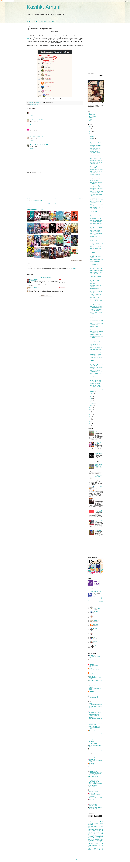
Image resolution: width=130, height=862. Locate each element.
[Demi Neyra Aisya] (59, 232)
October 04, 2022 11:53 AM (38, 136)
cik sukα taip (92, 793)
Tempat (89, 848)
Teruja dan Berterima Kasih (95, 349)
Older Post (80, 198)
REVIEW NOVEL (92, 114)
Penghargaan (35, 104)
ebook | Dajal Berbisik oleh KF (96, 268)
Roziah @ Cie (96, 620)
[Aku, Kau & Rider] (67, 257)
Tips (102, 848)
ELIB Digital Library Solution (95, 218)
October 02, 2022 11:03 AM (39, 111)
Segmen (101, 847)
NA (31, 119)
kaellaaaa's (91, 717)
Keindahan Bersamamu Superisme (95, 704)
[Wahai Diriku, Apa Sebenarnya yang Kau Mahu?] (59, 221)
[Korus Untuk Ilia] (74, 220)
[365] (45, 220)
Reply (31, 115)
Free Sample (96, 824)
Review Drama (94, 843)
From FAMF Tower (93, 785)
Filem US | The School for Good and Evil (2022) (96, 211)
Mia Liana (91, 711)
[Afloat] (37, 245)
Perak (89, 840)
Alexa (93, 821)
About (36, 21)
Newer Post (29, 198)
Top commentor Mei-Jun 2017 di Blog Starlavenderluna (99, 510)
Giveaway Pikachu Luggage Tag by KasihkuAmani (98, 465)
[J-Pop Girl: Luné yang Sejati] (37, 233)
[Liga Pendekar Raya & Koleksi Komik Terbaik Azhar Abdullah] (30, 257)
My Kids (95, 836)
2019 (90, 411)
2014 (90, 419)
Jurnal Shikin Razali (93, 776)
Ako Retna (95, 628)
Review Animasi (95, 841)
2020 (90, 409)
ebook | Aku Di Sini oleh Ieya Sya (96, 158)
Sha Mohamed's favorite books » (77, 260)
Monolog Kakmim (93, 673)
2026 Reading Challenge (95, 591)
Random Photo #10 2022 (95, 156)
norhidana (95, 633)
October (91, 138)
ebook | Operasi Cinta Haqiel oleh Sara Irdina (96, 292)
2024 (90, 129)
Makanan (90, 832)
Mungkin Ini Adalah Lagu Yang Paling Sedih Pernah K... (96, 376)
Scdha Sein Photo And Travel (95, 807)
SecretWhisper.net (93, 722)
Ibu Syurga (91, 741)
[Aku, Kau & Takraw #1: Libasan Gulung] (52, 221)
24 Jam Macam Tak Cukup (94, 674)
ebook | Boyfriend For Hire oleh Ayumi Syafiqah (96, 208)
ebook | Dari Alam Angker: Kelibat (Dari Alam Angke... (96, 386)
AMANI (90, 119)
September (92, 391)
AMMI (90, 703)
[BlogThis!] (48, 102)
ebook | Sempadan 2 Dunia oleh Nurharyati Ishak (96, 163)
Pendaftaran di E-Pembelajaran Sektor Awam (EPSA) (98, 488)
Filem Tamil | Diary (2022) (95, 289)
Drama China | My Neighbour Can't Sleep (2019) (96, 310)
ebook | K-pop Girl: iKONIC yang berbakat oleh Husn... (96, 198)
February (92, 403)
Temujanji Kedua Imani (94, 288)
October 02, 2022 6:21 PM (42, 129)
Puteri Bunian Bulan (34, 279)
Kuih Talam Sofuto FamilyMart (94, 794)
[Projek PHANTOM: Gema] (67, 234)
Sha (93, 593)
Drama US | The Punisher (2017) (96, 357)
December (92, 134)
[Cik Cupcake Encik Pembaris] (52, 244)
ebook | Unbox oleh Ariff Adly (95, 351)
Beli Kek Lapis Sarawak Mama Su (95, 712)
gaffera (67, 859)
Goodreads (90, 826)
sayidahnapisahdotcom (94, 714)
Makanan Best (98, 832)
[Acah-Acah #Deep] (37, 221)
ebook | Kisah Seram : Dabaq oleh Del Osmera (96, 149)
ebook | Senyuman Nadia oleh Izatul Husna (96, 183)
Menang (31, 104)
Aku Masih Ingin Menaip (93, 697)
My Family (90, 836)
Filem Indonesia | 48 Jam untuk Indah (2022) (96, 225)
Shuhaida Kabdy (92, 790)
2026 (90, 126)
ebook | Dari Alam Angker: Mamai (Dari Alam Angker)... (96, 192)
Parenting (101, 837)
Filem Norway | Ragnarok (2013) (96, 199)
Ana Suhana (91, 766)
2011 (90, 425)
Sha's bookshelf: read (35, 209)
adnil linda (95, 641)
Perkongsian (97, 840)
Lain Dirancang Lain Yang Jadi (94, 757)
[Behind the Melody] (30, 233)
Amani (97, 821)
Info (99, 828)
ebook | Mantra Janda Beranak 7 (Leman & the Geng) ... (96, 167)
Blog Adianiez (92, 796)
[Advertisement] (55, 185)
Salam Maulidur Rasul (93, 764)
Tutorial (89, 849)
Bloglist (101, 821)
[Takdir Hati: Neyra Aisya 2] (45, 232)
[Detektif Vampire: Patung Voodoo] (52, 258)
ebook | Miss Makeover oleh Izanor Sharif (95, 202)
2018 (90, 412)
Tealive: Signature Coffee (95, 261)
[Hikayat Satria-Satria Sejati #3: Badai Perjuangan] (59, 258)
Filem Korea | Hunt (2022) (95, 329)
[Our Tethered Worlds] (37, 257)
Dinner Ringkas (98, 530)
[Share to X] (49, 102)
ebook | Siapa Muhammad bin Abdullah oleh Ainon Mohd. (96, 307)
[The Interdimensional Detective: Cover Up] (59, 245)
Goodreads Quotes (79, 271)
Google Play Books (98, 826)
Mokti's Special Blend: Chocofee (96, 169)
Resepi (101, 840)
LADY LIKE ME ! (92, 691)
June (91, 396)
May (91, 398)
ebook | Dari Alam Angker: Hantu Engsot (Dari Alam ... (96, 365)
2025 (90, 128)
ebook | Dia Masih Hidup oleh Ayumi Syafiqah (96, 234)
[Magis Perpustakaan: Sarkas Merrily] (30, 246)
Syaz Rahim (95, 611)
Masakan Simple (99, 833)
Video (95, 849)
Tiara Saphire (92, 676)
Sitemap (43, 21)
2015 (90, 418)
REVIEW (90, 113)
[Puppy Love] (67, 246)
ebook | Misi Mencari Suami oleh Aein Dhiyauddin (96, 332)
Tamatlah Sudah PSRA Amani (96, 223)
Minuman (101, 835)
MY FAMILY (91, 117)
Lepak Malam (92, 283)
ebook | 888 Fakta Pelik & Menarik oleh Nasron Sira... (96, 300)
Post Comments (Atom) (37, 200)
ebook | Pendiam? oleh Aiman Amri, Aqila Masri (96, 172)
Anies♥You (91, 664)
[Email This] (46, 102)
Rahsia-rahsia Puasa (34, 287)
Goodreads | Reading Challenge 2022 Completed (96, 244)
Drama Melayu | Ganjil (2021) (96, 304)
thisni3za (96, 645)
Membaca (91, 835)
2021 (90, 407)
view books (101, 601)
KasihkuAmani (43, 7)
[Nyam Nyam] (74, 253)
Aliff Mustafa (33, 280)
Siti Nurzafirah (92, 799)
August (91, 393)
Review (89, 841)
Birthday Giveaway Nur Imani (99, 443)
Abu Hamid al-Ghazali (35, 288)
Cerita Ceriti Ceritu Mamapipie (95, 680)
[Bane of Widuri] (74, 245)
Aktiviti (89, 821)
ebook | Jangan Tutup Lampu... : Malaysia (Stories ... (96, 264)
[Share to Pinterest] (52, 102)
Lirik (102, 830)
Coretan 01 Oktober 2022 (95, 383)
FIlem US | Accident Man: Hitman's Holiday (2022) (95, 231)
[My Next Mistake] (45, 258)
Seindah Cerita (92, 759)
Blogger (75, 859)
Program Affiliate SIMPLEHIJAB (98, 454)
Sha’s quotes (30, 266)
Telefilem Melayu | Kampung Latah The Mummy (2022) (95, 381)
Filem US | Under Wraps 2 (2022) (96, 160)
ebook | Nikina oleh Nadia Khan (96, 259)
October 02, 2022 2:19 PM (37, 119)
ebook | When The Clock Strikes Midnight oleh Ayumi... (96, 228)
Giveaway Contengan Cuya (95, 334)
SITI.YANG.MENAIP (93, 804)
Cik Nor (31, 111)
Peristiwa (92, 840)
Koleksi (96, 829)
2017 (90, 414)
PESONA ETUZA (92, 748)
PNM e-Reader (92, 837)
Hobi (89, 828)
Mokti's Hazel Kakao (94, 180)
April (91, 400)
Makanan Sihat (91, 833)
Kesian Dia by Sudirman (95, 326)
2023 (90, 131)
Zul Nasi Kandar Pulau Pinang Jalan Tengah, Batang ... (96, 276)
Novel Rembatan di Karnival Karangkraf (99, 499)
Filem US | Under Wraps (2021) (96, 165)
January (92, 405)
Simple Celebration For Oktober (96, 270)
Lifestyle (98, 830)
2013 (90, 421)
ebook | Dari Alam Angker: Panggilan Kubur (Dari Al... (96, 254)
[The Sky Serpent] (45, 245)
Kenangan (92, 829)
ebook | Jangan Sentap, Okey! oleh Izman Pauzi (96, 273)
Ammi (31, 136)
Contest (101, 823)
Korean (99, 829)
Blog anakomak (47, 37)
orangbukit (91, 763)
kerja (95, 851)
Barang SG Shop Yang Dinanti (98, 476)
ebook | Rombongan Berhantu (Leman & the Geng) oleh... (96, 221)
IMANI (90, 120)
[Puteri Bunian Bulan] (30, 221)
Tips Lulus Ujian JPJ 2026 (94, 715)
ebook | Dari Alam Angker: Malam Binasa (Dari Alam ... (96, 324)
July (91, 394)
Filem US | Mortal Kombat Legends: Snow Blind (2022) (96, 389)
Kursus (93, 830)
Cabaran (96, 823)
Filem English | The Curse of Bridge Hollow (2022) (95, 241)
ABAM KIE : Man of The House (95, 706)
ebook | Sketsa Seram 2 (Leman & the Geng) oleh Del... (96, 155)
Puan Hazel (95, 624)
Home (29, 21)
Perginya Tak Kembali (97, 432)
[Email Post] (44, 102)
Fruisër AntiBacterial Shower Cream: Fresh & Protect (95, 355)
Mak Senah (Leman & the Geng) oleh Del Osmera (96, 143)
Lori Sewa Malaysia (93, 743)
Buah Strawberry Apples (95, 174)
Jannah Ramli (33, 129)
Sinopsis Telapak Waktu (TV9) (94, 731)
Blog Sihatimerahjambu (94, 659)
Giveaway (101, 824)
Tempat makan (96, 848)
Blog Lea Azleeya (93, 771)
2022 (90, 133)
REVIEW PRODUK (92, 116)
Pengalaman (90, 839)
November (92, 136)
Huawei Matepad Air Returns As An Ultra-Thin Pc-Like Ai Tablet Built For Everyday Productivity (95, 773)
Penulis (101, 839)
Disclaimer (52, 21)
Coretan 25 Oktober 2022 (95, 186)
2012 (90, 423)
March (91, 401)
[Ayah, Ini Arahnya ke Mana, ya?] (52, 233)
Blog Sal (91, 687)
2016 (90, 416)
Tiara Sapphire (33, 144)
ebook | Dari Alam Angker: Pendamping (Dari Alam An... (96, 371)
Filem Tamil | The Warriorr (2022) (96, 347)
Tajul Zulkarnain (73, 268)
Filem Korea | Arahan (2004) (95, 178)
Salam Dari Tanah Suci (93, 805)
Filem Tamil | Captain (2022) (95, 373)
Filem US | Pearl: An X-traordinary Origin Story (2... (96, 152)
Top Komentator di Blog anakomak (94, 378)
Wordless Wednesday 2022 (95, 185)
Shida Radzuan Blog (93, 696)
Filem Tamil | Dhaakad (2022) (96, 328)
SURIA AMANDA (92, 756)
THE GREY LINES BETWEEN (95, 726)
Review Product (95, 847)
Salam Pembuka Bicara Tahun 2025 (95, 797)
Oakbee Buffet (100, 836)
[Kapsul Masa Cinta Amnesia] (74, 232)
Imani (92, 828)
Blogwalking (90, 823)
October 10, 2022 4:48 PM (42, 144)
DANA (90, 668)
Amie (94, 637)
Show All (102, 733)
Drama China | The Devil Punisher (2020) (95, 302)
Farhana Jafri (96, 615)
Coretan (90, 825)
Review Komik (94, 845)
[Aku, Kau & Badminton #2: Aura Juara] (67, 221)
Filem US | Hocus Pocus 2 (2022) (96, 236)
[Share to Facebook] (51, 102)
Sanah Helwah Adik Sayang (94, 791)
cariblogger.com (92, 739)
